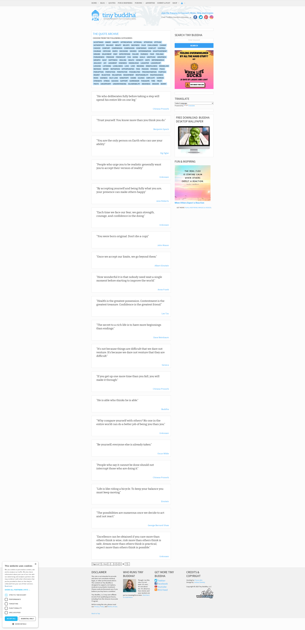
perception (98, 72)
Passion (145, 69)
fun (129, 57)
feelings (159, 54)
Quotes (111, 3)
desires (133, 51)
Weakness (146, 84)
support (124, 81)
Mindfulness (151, 66)
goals (142, 57)
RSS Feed (163, 589)
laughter (145, 63)
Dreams (97, 54)
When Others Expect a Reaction (189, 202)
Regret (97, 75)
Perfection (110, 72)
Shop (175, 3)
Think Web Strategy (199, 593)
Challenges (153, 45)
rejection (106, 75)
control (161, 48)
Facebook (163, 583)
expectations (124, 54)
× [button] (35, 564)
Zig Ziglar (164, 153)
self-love (113, 78)
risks (96, 78)
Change (163, 45)
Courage (97, 51)
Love (133, 66)
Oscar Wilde (163, 453)
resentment (128, 75)
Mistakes (97, 69)
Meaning (140, 66)
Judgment (112, 63)
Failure (135, 54)
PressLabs (198, 580)
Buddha (165, 409)
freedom (110, 57)
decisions (123, 51)
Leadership (156, 63)
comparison (117, 48)
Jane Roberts (162, 201)
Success (115, 81)
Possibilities (134, 72)
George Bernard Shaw (158, 525)
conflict (152, 48)
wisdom (155, 84)
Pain (138, 69)
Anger (108, 42)
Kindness (123, 63)
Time (153, 81)
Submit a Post (163, 3)
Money (106, 69)
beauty (118, 45)
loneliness (118, 66)
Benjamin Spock (161, 129)
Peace (162, 69)
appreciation (126, 42)
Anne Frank (163, 289)
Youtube (162, 586)
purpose (162, 72)
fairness (144, 54)
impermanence (158, 60)
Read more (8, 586)
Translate (191, 106)
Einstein (165, 501)
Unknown (164, 177)
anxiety (116, 42)
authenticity (99, 45)
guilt (104, 60)
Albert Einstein (162, 265)
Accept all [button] (11, 619)
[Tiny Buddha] (114, 20)
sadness (103, 78)
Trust (159, 81)
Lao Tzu (165, 313)
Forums (138, 3)
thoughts (145, 81)
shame (133, 78)
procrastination (149, 72)
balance (109, 45)
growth (97, 60)
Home (94, 3)
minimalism (164, 66)
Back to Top (96, 613)
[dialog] (20, 595)
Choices (97, 48)
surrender (134, 81)
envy (115, 54)
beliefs (126, 45)
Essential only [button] (27, 619)
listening (107, 66)
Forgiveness (99, 57)
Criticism (106, 51)
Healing (122, 60)
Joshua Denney (199, 582)
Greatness (161, 57)
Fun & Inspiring (125, 3)
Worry (163, 84)
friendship (120, 57)
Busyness (135, 45)
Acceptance (98, 42)
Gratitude (151, 57)
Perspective (122, 72)
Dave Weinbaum (161, 337)
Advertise (150, 3)
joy (104, 63)
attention (148, 42)
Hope (147, 60)
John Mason (163, 245)
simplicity (150, 78)
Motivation (115, 69)
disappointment (160, 51)
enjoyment (106, 54)
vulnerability (134, 84)
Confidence (141, 48)
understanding (119, 84)
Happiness (113, 60)
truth (96, 84)
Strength (98, 81)
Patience (154, 69)
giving (135, 57)
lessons (97, 66)
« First (104, 564)
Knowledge (134, 63)
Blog (102, 3)
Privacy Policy (99, 606)
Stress (106, 81)
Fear (152, 54)
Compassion (129, 48)
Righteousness (156, 75)
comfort (106, 48)
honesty (139, 60)
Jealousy (97, 63)
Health (131, 60)
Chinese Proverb (161, 108)
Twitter (161, 580)
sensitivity (124, 78)
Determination (144, 51)
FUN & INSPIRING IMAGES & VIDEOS (198, 207)
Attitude (157, 42)
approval (138, 42)
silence (141, 78)
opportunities (128, 69)
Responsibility (142, 75)
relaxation (116, 75)
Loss (127, 66)
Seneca (165, 365)
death (114, 51)
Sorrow (160, 78)
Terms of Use (112, 606)
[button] (20, 590)
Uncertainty (106, 84)
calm (143, 45)
